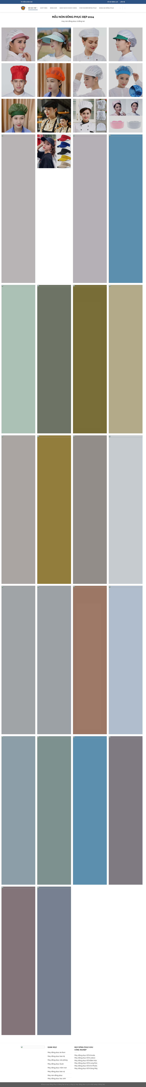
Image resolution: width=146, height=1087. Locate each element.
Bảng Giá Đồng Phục (106, 8)
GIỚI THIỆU (43, 8)
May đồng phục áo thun (56, 1052)
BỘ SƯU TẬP (32, 8)
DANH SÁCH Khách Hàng (68, 8)
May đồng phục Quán (56, 1064)
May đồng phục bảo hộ (56, 1056)
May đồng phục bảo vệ (56, 1071)
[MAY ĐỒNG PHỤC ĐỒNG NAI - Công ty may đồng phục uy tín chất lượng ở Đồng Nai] (23, 8)
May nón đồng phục (55, 1075)
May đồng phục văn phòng (58, 1060)
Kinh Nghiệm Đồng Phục (88, 8)
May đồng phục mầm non (57, 1068)
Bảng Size (53, 8)
